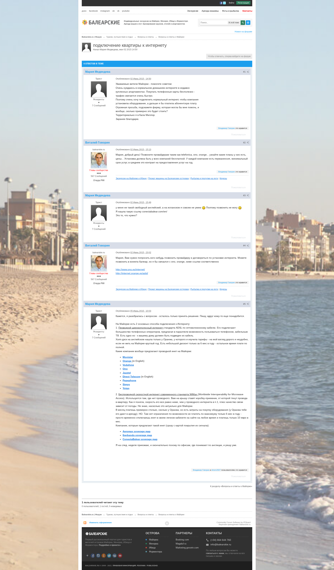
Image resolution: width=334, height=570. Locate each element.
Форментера (155, 552)
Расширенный (248, 22)
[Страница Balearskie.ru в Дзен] (87, 555)
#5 (244, 304)
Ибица (152, 548)
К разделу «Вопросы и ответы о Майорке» (231, 486)
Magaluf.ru (181, 544)
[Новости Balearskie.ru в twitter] (109, 555)
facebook (93, 11)
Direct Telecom (131, 376)
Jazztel (127, 372)
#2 (244, 142)
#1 (244, 72)
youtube (126, 11)
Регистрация (243, 3)
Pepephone (129, 380)
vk (118, 11)
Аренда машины (210, 11)
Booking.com (182, 540)
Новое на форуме (243, 31)
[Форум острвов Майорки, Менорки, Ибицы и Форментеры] (102, 22)
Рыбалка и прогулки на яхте (204, 178)
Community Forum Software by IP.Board (233, 522)
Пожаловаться (238, 134)
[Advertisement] (226, 99)
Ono (125, 368)
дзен (84, 11)
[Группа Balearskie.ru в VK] (114, 555)
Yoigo (126, 388)
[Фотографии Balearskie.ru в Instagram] (98, 555)
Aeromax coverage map (136, 431)
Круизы (223, 178)
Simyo (126, 384)
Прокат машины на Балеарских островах (168, 178)
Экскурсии (192, 11)
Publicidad (152, 566)
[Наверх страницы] (167, 523)
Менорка (153, 544)
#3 (244, 195)
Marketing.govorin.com (187, 548)
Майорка (153, 540)
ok (113, 11)
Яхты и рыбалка (230, 11)
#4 (244, 245)
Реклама (141, 566)
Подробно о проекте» (110, 545)
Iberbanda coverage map (137, 435)
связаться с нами (215, 553)
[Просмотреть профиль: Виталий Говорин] (99, 160)
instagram (105, 11)
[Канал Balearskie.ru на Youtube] (120, 555)
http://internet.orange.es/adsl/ (132, 273)
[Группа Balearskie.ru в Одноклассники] (104, 555)
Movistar (128, 357)
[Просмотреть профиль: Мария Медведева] (99, 89)
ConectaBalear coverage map (140, 439)
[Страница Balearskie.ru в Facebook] (93, 555)
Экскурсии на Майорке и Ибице (131, 178)
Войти (231, 3)
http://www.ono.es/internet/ (130, 269)
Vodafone (128, 365)
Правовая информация (124, 566)
